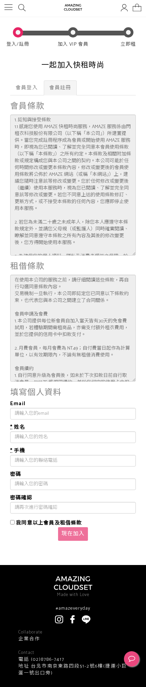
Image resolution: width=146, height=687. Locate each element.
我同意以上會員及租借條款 (48, 522)
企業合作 (29, 639)
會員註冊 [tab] (60, 87)
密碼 (15, 474)
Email (17, 403)
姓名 (17, 427)
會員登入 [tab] (27, 87)
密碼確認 (21, 497)
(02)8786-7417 (47, 659)
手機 (17, 450)
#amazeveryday (73, 608)
